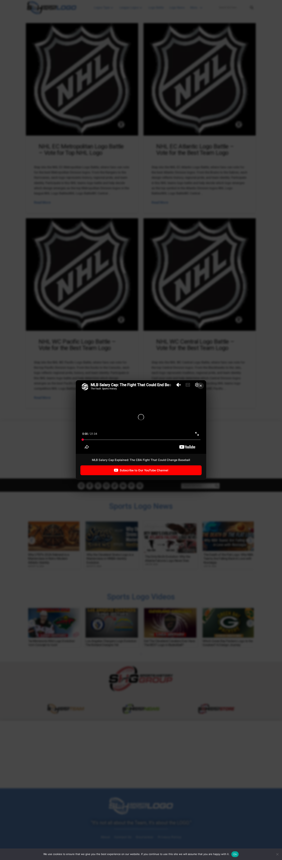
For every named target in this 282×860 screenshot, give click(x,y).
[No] (277, 854)
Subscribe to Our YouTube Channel (144, 470)
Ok (235, 854)
